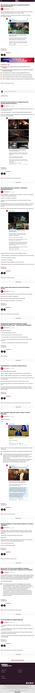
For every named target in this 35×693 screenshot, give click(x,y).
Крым (29, 402)
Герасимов (5, 356)
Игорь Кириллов (6, 558)
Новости (2, 676)
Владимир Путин (15, 402)
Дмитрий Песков (13, 650)
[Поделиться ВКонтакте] (2, 55)
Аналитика (20, 671)
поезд (13, 277)
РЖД (13, 83)
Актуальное (20, 670)
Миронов (5, 514)
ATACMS (5, 178)
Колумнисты (3, 678)
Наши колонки (3, 670)
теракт (11, 558)
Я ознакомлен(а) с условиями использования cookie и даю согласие (18, 690)
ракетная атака (8, 314)
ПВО (4, 314)
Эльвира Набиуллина (11, 514)
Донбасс (26, 402)
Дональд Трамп (21, 402)
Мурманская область (7, 83)
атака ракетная (9, 178)
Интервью (3, 671)
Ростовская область (16, 178)
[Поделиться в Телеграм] (4, 55)
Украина (14, 558)
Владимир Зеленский (7, 402)
